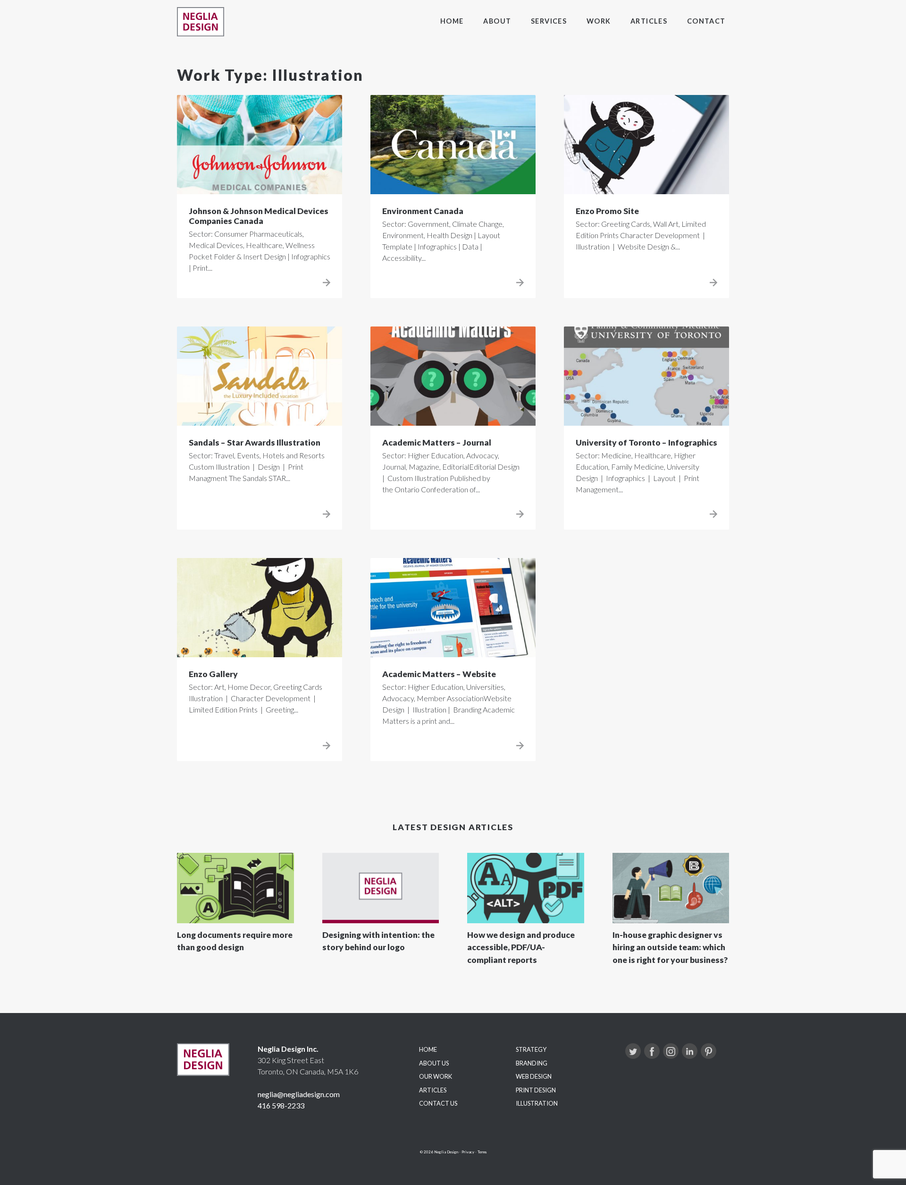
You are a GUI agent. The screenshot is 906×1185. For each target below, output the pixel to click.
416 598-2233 (281, 1105)
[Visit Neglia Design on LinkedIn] (689, 1051)
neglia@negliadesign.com (299, 1094)
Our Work (435, 1076)
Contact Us (438, 1103)
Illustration (537, 1103)
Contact (706, 21)
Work (599, 21)
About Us (434, 1063)
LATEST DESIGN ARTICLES (453, 827)
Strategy (531, 1049)
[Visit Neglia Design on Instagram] (671, 1051)
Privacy (467, 1152)
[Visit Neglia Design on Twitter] (633, 1051)
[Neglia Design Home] (200, 21)
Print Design (536, 1090)
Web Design (534, 1076)
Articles (649, 21)
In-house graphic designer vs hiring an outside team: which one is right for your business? (670, 947)
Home (452, 21)
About (497, 21)
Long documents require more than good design (235, 941)
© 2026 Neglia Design (439, 1152)
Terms (482, 1152)
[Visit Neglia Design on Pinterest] (708, 1051)
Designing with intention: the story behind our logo (378, 941)
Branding (531, 1063)
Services (549, 21)
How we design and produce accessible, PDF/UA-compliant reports (521, 947)
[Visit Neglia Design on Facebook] (652, 1051)
